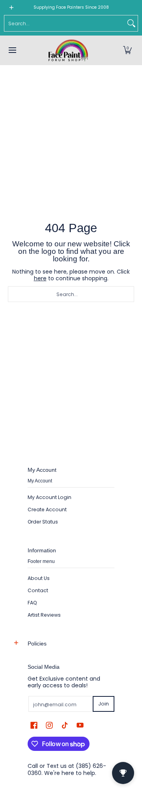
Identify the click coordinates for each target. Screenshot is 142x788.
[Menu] (12, 50)
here (40, 278)
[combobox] (64, 23)
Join (103, 703)
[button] (127, 50)
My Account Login (49, 497)
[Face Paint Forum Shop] (68, 50)
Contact (38, 590)
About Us (39, 578)
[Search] (131, 23)
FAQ (32, 602)
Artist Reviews (44, 615)
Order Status (43, 521)
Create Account (47, 509)
